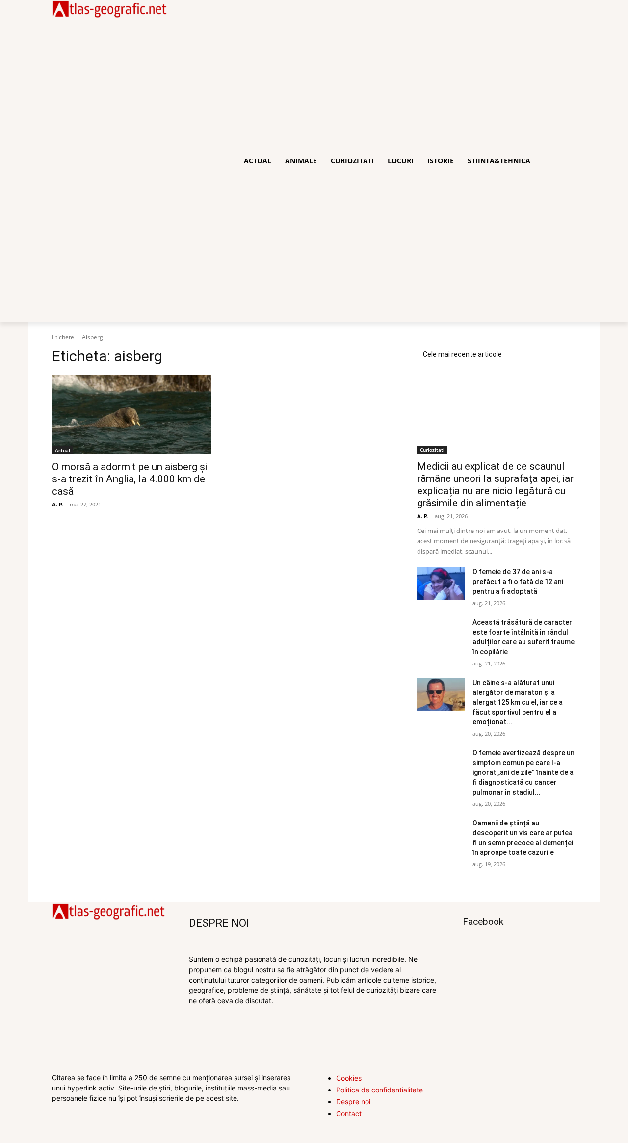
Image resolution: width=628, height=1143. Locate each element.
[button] (564, 161)
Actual (62, 450)
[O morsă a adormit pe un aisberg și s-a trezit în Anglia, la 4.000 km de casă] (131, 414)
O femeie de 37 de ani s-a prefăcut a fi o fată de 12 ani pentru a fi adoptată (517, 581)
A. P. (57, 504)
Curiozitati (432, 449)
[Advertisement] (109, 170)
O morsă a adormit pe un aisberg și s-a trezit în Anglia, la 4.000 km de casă (129, 479)
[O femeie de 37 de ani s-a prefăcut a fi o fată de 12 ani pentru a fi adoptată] (441, 583)
